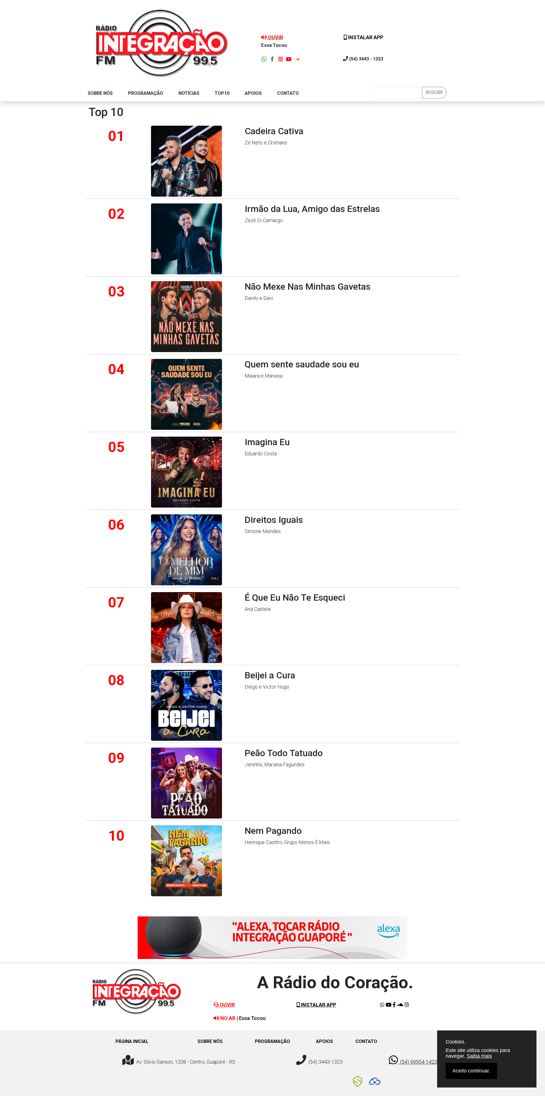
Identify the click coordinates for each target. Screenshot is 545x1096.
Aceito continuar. (471, 1071)
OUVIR (227, 1005)
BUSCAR (434, 92)
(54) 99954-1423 (417, 1062)
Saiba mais (479, 1056)
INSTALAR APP (365, 37)
